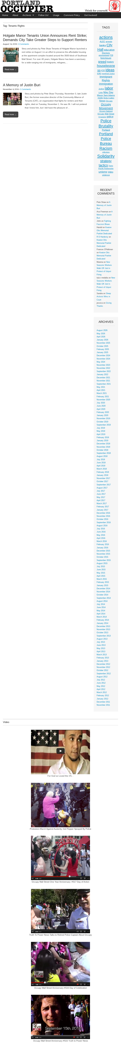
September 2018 (104, 453)
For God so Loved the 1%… (61, 776)
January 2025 (102, 352)
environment (104, 55)
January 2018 (102, 475)
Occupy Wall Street (106, 114)
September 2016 (104, 522)
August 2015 (102, 563)
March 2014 (102, 617)
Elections (106, 53)
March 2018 (102, 469)
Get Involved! (90, 15)
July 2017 (101, 491)
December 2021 (103, 378)
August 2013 (102, 639)
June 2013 (101, 645)
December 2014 (103, 589)
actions (106, 37)
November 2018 (103, 447)
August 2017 (102, 488)
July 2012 (101, 680)
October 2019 (102, 422)
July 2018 (101, 460)
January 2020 (102, 415)
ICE (103, 70)
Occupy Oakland (106, 111)
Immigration (106, 83)
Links (101, 92)
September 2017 (104, 485)
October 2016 (102, 519)
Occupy (109, 101)
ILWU (99, 74)
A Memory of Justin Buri (21, 85)
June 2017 (101, 494)
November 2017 (103, 478)
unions (103, 171)
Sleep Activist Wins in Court (104, 296)
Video (110, 172)
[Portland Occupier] (60, 6)
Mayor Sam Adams (106, 95)
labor (109, 88)
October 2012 (102, 670)
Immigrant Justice (108, 74)
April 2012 (101, 689)
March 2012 (102, 692)
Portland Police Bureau (106, 138)
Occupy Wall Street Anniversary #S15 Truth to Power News (60, 1041)
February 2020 (103, 412)
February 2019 (103, 437)
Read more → (11, 69)
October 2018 (102, 450)
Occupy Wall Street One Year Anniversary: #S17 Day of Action (60, 882)
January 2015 (102, 585)
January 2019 (102, 441)
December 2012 (103, 664)
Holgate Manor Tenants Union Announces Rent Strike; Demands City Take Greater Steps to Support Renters (45, 37)
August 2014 (102, 601)
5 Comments (25, 89)
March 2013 (102, 655)
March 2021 (102, 393)
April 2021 (101, 390)
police (110, 116)
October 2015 (102, 557)
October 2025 (102, 346)
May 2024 (101, 362)
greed (102, 61)
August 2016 (102, 526)
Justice (101, 89)
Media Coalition (108, 98)
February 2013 (103, 658)
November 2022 (103, 368)
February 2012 (103, 696)
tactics (103, 165)
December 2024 (103, 356)
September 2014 (104, 598)
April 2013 (101, 652)
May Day (108, 92)
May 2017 (101, 497)
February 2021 (103, 397)
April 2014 (101, 614)
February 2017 (103, 507)
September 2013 (104, 636)
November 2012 (103, 667)
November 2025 (103, 343)
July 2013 (101, 642)
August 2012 (102, 677)
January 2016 (102, 548)
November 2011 (103, 705)
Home (5, 15)
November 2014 (103, 592)
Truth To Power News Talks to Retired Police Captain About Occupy (60, 935)
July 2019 (101, 428)
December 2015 (103, 551)
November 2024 (103, 359)
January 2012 (102, 699)
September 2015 (104, 560)
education (109, 49)
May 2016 (101, 535)
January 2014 (102, 623)
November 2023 (103, 365)
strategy (106, 161)
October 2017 (102, 481)
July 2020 (101, 403)
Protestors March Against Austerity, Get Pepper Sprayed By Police (60, 829)
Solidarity (106, 156)
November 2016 (103, 516)
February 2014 (103, 620)
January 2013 (102, 661)
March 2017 (102, 504)
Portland (106, 130)
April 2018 (101, 466)
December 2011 (103, 702)
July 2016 (101, 529)
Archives (27, 15)
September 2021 (104, 384)
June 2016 (101, 532)
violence (106, 175)
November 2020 (103, 400)
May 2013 (101, 648)
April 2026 (101, 337)
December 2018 (103, 444)
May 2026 (101, 334)
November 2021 (103, 381)
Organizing (102, 117)
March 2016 (102, 541)
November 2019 (103, 418)
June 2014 (101, 607)
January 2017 (102, 510)
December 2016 (103, 513)
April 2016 (101, 538)
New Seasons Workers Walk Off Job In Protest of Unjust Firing (104, 268)
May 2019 (101, 431)
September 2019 (104, 425)
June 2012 (101, 683)
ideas (110, 70)
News (102, 100)
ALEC (102, 41)
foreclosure (105, 58)
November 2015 (103, 554)
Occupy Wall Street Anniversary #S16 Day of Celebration (60, 988)
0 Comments (23, 44)
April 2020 (101, 409)
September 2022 (104, 371)
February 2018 (103, 472)
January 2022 (102, 374)
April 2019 (101, 434)
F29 (111, 55)
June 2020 (101, 406)
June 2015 (101, 570)
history (110, 61)
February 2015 (103, 582)
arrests (109, 41)
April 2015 (101, 576)
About (15, 15)
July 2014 (101, 604)
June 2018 (101, 463)
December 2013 (103, 626)
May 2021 (101, 387)
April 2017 (101, 500)
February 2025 (103, 349)
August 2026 (102, 330)
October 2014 (102, 595)
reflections (106, 152)
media (100, 98)
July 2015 (101, 566)
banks (102, 45)
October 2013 (102, 633)
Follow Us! (43, 15)
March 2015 (102, 579)
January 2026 (102, 340)
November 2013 (103, 629)
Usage (56, 15)
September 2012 (104, 674)
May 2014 (101, 611)
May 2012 (101, 686)
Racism (105, 148)
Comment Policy (72, 15)
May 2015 (101, 573)
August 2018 (102, 456)
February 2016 (103, 544)
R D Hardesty (102, 237)
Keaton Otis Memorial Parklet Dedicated (104, 230)
